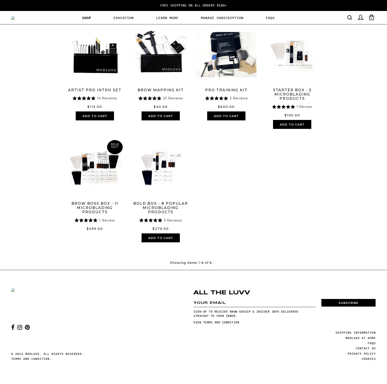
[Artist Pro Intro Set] (95, 54)
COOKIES (369, 359)
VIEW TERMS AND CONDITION (216, 322)
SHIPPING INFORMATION (355, 333)
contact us (366, 348)
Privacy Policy (362, 354)
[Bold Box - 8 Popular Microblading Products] (160, 168)
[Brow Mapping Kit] (160, 54)
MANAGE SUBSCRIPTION (222, 18)
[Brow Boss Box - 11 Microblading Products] (95, 168)
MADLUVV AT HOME (361, 338)
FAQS (270, 18)
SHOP (86, 18)
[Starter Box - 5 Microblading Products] (292, 54)
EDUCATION (124, 18)
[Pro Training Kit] (226, 54)
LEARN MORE (167, 18)
